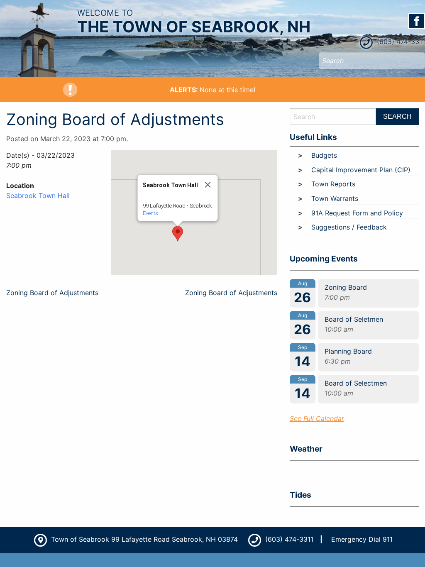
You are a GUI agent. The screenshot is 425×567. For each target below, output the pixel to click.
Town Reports (333, 184)
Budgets (324, 155)
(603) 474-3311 (400, 41)
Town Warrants (334, 198)
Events (150, 213)
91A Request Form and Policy (357, 213)
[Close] (207, 185)
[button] (177, 234)
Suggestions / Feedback (349, 227)
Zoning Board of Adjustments (52, 292)
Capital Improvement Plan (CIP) (360, 170)
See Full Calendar (317, 418)
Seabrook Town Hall (38, 195)
